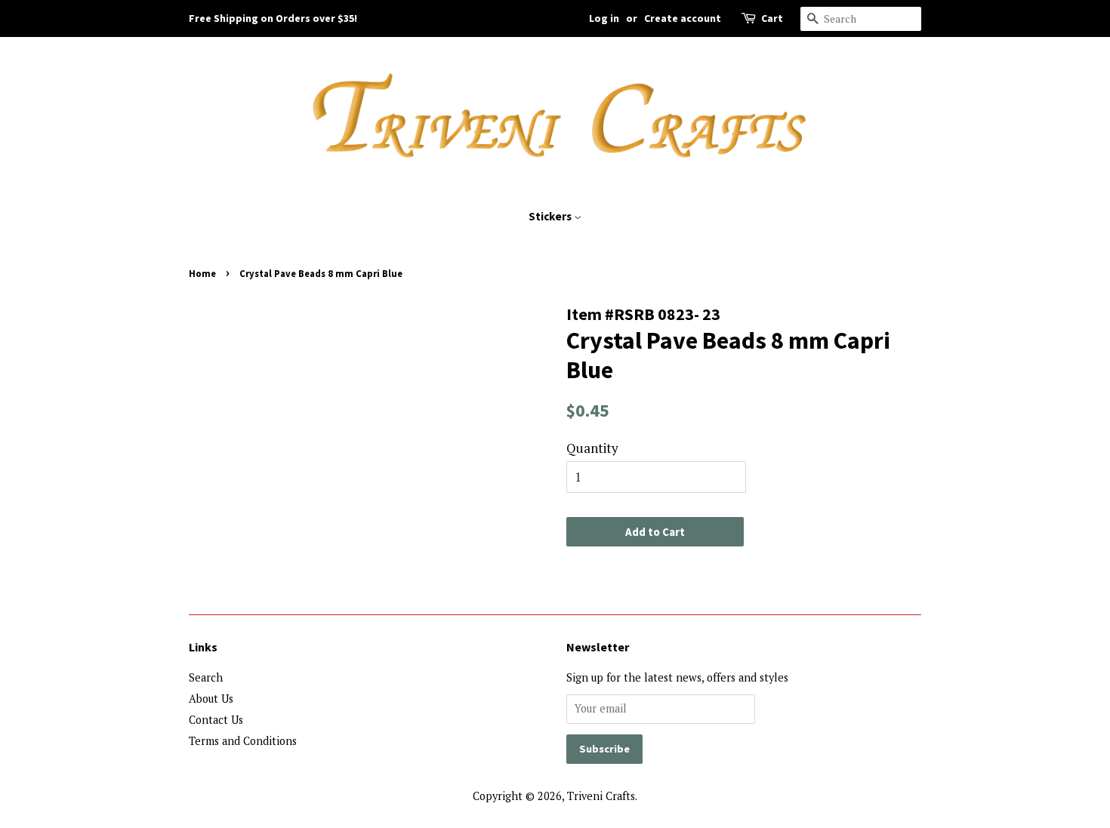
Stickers (551, 216)
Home (202, 273)
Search (206, 677)
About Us (211, 698)
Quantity (592, 448)
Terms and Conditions (243, 741)
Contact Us (216, 720)
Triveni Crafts (601, 796)
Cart (772, 18)
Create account (682, 18)
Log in (604, 18)
